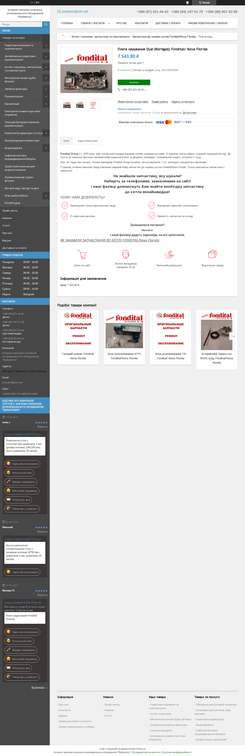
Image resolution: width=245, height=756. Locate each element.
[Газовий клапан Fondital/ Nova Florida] (78, 331)
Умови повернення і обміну (208, 23)
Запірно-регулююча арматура (168, 725)
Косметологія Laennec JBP (211, 739)
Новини (7, 218)
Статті (6, 225)
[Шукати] (46, 24)
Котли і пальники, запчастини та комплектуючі (23, 68)
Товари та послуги (13, 37)
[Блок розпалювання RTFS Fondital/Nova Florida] (124, 331)
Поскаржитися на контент (146, 752)
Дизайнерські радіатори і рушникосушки (20, 57)
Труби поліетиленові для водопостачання (20, 168)
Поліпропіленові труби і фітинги (19, 179)
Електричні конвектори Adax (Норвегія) (22, 112)
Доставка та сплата (14, 248)
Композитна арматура (210, 719)
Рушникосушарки (161, 730)
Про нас (7, 233)
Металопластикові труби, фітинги (20, 79)
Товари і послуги (93, 23)
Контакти (141, 23)
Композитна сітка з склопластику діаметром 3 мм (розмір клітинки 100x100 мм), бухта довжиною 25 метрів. (23, 445)
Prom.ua (140, 749)
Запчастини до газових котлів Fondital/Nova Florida (164, 36)
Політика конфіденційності (176, 752)
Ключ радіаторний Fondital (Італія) (21, 617)
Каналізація (12, 103)
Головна (67, 23)
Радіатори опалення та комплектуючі (19, 46)
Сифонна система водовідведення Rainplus (20, 157)
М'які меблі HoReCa (16, 195)
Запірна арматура (16, 89)
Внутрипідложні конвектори (22, 140)
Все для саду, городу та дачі (22, 188)
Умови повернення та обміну (77, 726)
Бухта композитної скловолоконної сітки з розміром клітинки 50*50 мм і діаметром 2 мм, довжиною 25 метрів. (24, 552)
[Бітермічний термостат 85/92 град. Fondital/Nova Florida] (216, 331)
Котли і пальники (160, 713)
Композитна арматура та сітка (23, 133)
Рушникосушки (14, 96)
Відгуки (6, 240)
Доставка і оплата (168, 23)
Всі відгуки (38, 687)
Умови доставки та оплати (75, 721)
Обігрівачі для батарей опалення (216, 704)
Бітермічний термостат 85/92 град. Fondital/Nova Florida (216, 358)
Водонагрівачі (13, 148)
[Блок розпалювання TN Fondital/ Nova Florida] (170, 331)
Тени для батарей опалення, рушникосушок (22, 123)
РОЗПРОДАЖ (12, 203)
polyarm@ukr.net (12, 382)
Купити (134, 82)
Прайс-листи (9, 210)
